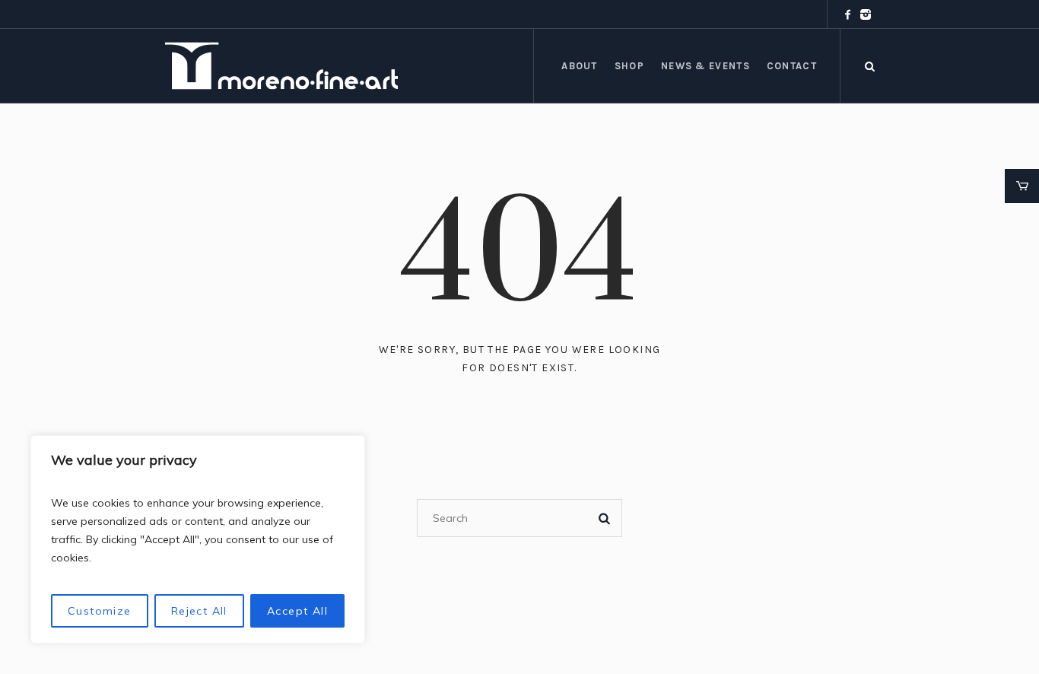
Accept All (297, 611)
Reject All (199, 611)
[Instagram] (865, 14)
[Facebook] (847, 14)
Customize (100, 611)
